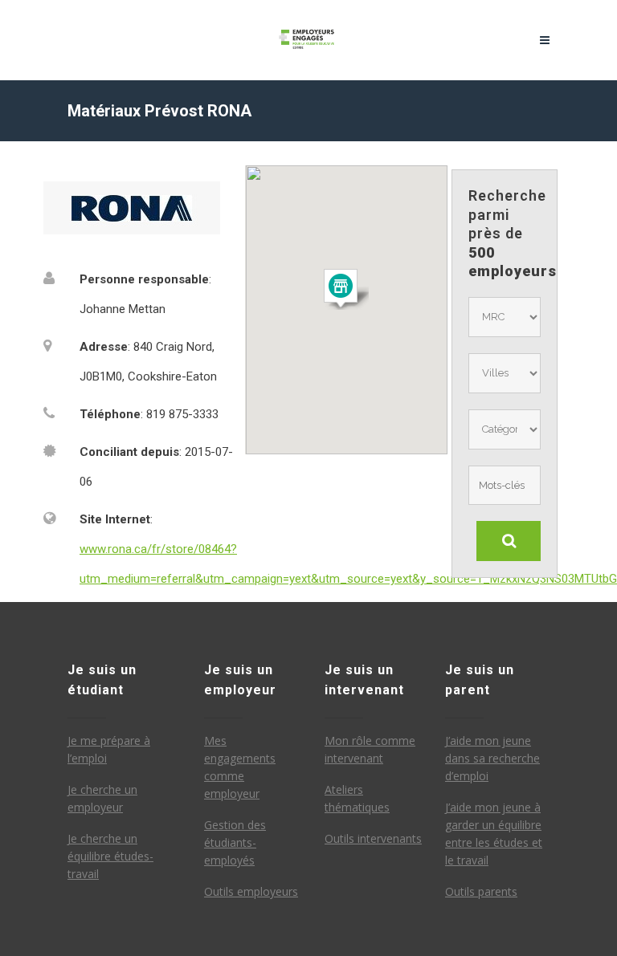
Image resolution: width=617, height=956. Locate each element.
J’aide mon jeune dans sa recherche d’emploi (492, 758)
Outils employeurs (251, 891)
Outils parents (481, 891)
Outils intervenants (373, 838)
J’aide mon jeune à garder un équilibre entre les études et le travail (493, 833)
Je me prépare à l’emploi (108, 749)
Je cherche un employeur (102, 798)
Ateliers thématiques (357, 798)
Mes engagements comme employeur (240, 767)
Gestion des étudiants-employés (235, 842)
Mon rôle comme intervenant (370, 749)
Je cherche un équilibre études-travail (110, 856)
